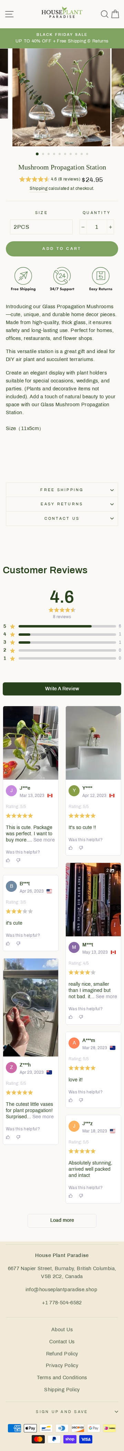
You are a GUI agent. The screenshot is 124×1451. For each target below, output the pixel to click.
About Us (62, 1329)
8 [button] (77, 154)
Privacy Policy (62, 1365)
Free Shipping (61, 490)
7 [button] (71, 154)
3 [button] (49, 154)
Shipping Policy (62, 1389)
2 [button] (43, 154)
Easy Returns (62, 504)
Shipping (39, 188)
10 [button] (88, 154)
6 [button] (66, 154)
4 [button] (54, 154)
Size (41, 213)
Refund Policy (62, 1353)
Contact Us (62, 1341)
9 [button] (82, 154)
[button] (49, 180)
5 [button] (60, 154)
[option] (62, 38)
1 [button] (37, 154)
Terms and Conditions (62, 1377)
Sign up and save (62, 1412)
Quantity (97, 213)
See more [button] (43, 840)
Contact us (62, 518)
